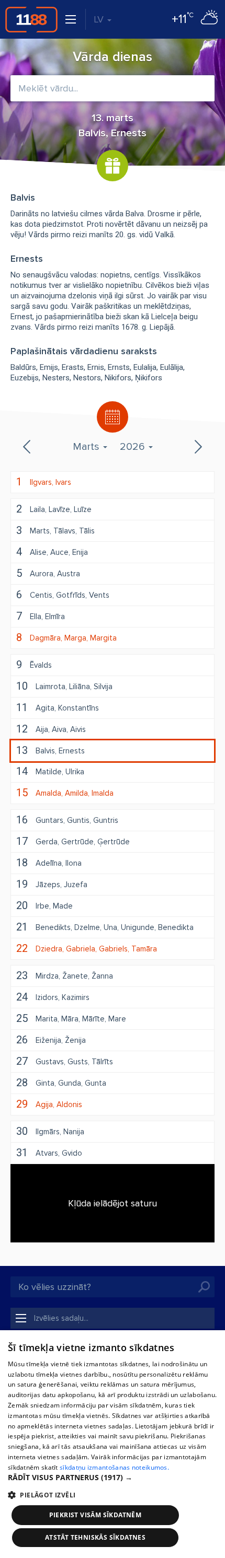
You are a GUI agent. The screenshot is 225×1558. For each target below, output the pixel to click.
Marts (87, 446)
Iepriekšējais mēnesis (28, 447)
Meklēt (204, 1286)
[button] (112, 1477)
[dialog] (112, 1444)
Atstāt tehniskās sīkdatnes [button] (95, 1537)
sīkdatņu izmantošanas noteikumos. (114, 1467)
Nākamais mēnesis (197, 447)
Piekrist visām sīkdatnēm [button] (95, 1514)
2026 (134, 446)
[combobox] (112, 88)
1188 (31, 19)
